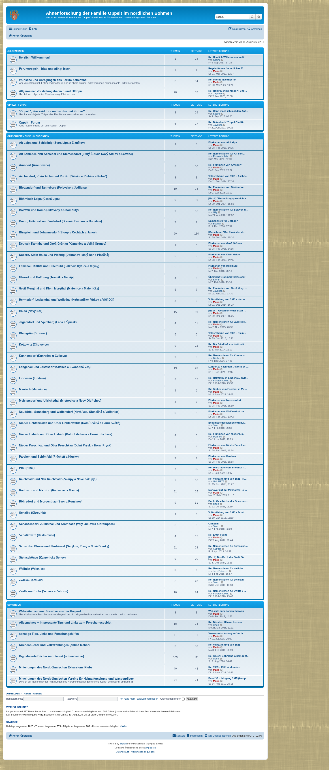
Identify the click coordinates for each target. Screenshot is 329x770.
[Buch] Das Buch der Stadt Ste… (227, 557)
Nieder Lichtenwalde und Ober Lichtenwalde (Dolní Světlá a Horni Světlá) (69, 423)
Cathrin (217, 548)
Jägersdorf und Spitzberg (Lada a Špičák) (48, 322)
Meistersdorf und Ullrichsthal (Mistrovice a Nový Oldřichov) (60, 400)
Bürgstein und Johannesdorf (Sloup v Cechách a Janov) (57, 232)
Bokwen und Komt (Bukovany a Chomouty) (49, 210)
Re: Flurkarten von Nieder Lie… (226, 434)
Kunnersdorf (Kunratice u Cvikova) (43, 355)
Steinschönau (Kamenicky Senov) (42, 557)
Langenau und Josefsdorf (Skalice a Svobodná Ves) (54, 367)
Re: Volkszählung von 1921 (224, 644)
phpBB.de (150, 747)
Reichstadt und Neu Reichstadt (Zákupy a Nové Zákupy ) (57, 479)
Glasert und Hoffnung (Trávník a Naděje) (46, 277)
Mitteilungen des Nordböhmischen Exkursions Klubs (55, 667)
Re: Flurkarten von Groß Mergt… (227, 288)
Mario (216, 71)
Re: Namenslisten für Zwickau (226, 579)
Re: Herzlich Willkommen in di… (227, 57)
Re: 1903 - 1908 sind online (224, 667)
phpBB (123, 743)
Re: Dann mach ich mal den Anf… (228, 111)
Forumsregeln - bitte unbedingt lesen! (45, 68)
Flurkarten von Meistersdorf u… (227, 400)
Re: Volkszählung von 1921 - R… (227, 478)
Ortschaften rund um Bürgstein (28, 136)
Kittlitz (124, 726)
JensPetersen (220, 571)
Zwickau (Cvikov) (31, 580)
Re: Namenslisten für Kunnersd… (228, 355)
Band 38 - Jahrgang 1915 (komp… (228, 678)
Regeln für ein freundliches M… (227, 68)
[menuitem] (32, 29)
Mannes (217, 436)
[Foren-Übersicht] (26, 14)
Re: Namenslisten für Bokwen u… (228, 209)
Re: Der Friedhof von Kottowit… (227, 344)
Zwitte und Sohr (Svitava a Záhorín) (43, 591)
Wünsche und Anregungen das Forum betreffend (53, 80)
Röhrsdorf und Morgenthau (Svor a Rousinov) (50, 501)
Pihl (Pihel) (26, 468)
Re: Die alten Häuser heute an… (227, 622)
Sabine (216, 60)
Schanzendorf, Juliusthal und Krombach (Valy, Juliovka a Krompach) (67, 524)
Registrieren (33, 693)
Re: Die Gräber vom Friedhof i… (227, 467)
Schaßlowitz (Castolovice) (37, 535)
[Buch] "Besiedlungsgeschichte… (228, 198)
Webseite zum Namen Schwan (226, 611)
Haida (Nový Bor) (30, 311)
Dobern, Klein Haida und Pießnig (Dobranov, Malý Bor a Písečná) (64, 255)
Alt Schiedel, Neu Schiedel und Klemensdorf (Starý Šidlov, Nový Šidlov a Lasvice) (76, 154)
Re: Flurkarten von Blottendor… (227, 187)
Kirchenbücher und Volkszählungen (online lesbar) (54, 645)
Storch (216, 279)
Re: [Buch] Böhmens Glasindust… (228, 656)
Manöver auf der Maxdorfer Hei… (227, 490)
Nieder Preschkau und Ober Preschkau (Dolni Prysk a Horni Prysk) (65, 445)
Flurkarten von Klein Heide (224, 254)
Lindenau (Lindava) (32, 378)
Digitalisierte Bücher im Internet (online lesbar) (51, 656)
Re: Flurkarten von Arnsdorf (224, 164)
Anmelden (13, 693)
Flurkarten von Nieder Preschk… (227, 445)
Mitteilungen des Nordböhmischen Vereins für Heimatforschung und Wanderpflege (76, 678)
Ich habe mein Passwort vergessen (139, 698)
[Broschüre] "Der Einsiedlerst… (226, 232)
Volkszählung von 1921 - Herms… (228, 299)
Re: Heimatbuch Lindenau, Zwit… (228, 377)
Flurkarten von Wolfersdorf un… (227, 411)
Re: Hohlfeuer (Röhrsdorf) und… (227, 90)
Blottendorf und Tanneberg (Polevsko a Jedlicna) (53, 187)
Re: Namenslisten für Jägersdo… (227, 321)
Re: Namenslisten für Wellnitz (225, 568)
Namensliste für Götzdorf (223, 221)
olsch (216, 503)
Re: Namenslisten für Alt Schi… (227, 153)
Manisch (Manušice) (33, 389)
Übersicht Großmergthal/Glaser (226, 277)
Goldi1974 (218, 481)
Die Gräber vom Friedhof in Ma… (227, 389)
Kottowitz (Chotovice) (34, 344)
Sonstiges (14, 605)
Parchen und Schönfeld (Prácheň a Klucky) (49, 456)
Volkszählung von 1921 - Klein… (227, 333)
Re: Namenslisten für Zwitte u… (227, 590)
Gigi (215, 212)
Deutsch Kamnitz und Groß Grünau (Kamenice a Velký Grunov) (62, 243)
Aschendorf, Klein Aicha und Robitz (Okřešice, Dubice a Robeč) (63, 176)
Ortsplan (213, 523)
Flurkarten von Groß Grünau (225, 243)
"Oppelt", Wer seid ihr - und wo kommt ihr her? (52, 111)
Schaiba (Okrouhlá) (32, 512)
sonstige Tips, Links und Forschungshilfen (49, 633)
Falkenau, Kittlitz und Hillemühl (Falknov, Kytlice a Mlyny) (59, 266)
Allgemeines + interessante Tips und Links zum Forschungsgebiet (65, 622)
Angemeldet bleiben (171, 698)
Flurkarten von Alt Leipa (222, 142)
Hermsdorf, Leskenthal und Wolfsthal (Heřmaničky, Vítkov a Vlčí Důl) (66, 299)
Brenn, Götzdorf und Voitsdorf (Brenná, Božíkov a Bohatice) (60, 221)
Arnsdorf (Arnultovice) (34, 165)
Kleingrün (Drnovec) (33, 333)
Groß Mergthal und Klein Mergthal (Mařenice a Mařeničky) (59, 288)
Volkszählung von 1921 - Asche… (228, 176)
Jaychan (217, 93)
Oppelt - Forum (16, 105)
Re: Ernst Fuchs (217, 534)
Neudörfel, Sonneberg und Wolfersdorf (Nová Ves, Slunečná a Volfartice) (69, 411)
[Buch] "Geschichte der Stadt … (227, 310)
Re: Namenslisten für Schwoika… (228, 546)
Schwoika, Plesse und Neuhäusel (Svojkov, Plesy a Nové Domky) (64, 546)
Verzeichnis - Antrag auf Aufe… (226, 633)
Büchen (217, 223)
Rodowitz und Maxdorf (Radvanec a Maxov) (49, 490)
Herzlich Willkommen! (34, 57)
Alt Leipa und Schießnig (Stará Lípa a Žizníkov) (52, 142)
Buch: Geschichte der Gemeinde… (228, 501)
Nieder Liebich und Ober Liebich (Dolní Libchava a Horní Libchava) (65, 434)
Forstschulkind (221, 156)
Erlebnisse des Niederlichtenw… (227, 422)
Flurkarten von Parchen (222, 456)
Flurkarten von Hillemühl (222, 265)
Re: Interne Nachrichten (222, 79)
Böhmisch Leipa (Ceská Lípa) (39, 198)
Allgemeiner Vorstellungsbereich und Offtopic (51, 91)
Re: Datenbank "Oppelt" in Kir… (227, 122)
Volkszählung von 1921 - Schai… (227, 512)
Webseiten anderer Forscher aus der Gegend (50, 611)
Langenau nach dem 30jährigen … (228, 366)
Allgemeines (15, 51)
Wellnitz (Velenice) (32, 568)
